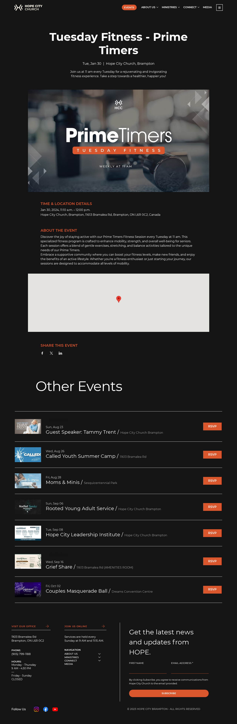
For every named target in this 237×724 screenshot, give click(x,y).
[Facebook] (45, 709)
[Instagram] (36, 709)
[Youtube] (55, 709)
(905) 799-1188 (21, 654)
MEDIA (68, 663)
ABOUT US (71, 653)
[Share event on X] (51, 353)
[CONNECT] (99, 660)
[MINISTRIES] (99, 657)
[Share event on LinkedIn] (60, 353)
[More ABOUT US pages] (157, 7)
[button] (219, 7)
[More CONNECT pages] (198, 7)
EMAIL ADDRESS (182, 662)
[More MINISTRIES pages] (179, 7)
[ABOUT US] (99, 653)
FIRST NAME (136, 662)
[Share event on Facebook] (42, 353)
